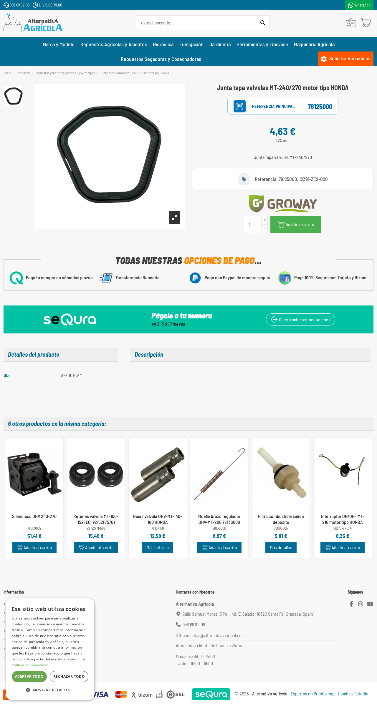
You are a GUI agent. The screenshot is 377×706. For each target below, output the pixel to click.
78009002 (34, 528)
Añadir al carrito (300, 224)
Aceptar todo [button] (29, 676)
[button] (50, 690)
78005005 (281, 528)
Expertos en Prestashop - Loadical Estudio (329, 693)
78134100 (157, 528)
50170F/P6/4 (342, 528)
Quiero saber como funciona (304, 319)
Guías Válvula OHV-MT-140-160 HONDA (157, 518)
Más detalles (157, 547)
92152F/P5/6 (96, 528)
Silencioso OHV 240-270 (34, 516)
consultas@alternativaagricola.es (213, 635)
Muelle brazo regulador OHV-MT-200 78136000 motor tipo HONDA (219, 521)
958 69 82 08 (19, 4)
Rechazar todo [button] (69, 676)
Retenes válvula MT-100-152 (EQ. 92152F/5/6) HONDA (95, 521)
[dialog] (50, 649)
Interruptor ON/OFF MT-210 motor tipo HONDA (342, 518)
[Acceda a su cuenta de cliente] (351, 23)
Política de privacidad (30, 664)
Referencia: (267, 106)
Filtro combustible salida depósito (281, 518)
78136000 (219, 528)
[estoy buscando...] (263, 23)
